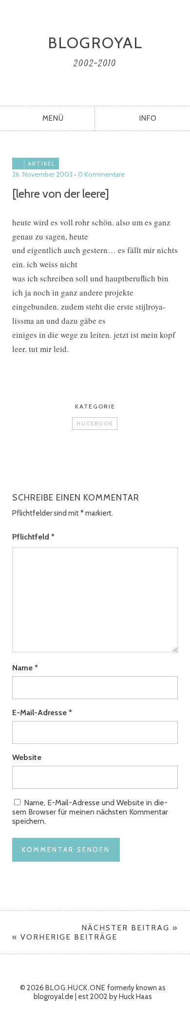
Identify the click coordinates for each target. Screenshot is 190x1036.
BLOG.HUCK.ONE (75, 987)
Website (26, 757)
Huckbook (94, 423)
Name (25, 667)
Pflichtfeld (33, 536)
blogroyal (95, 42)
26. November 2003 (42, 174)
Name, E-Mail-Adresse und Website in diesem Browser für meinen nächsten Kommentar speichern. (90, 812)
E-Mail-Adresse (42, 712)
